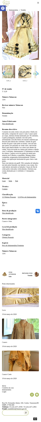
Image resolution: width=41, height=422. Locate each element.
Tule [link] (16, 181)
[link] (3, 8)
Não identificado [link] (8, 124)
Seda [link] (10, 181)
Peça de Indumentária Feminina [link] (13, 245)
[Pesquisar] (26, 413)
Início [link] (4, 386)
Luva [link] (4, 310)
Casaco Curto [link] (6, 374)
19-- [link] (3, 205)
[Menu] (38, 3)
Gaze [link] (4, 181)
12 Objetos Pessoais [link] (9, 197)
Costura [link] (4, 189)
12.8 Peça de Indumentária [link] (27, 197)
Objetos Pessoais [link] (8, 237)
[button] (24, 73)
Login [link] (4, 392)
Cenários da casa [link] (8, 388)
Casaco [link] (4, 342)
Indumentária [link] (6, 390)
